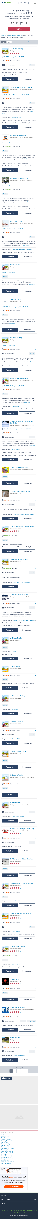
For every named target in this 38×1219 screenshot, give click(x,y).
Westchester (16, 249)
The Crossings (16, 964)
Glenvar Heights (16, 739)
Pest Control (5, 1145)
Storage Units (5, 1136)
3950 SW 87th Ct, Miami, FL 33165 (13, 229)
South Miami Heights (18, 816)
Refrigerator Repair (7, 1158)
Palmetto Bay (16, 406)
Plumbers (4, 1138)
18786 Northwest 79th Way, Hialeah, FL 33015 (16, 95)
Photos (32, 65)
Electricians (4, 1142)
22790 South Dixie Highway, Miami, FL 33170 (15, 307)
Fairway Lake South (18, 514)
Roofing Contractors (15, 51)
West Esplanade (16, 117)
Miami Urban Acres (18, 582)
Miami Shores (16, 449)
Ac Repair (4, 1154)
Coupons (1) (31, 1021)
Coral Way (27, 582)
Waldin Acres (21, 1055)
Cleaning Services (6, 1150)
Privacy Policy (5, 1210)
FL (6, 35)
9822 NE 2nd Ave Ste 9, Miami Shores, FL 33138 (17, 429)
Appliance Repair (6, 1144)
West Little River (16, 901)
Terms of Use (16, 1212)
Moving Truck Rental (7, 1153)
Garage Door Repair (7, 1148)
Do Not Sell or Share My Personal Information (24, 1210)
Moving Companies (7, 1141)
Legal (23, 1212)
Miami (9, 35)
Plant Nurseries (6, 1163)
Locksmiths (4, 1135)
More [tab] (3, 1204)
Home (2, 35)
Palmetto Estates (29, 514)
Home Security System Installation (11, 1156)
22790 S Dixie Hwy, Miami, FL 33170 (13, 57)
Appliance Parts (6, 1147)
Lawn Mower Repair (7, 1151)
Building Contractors (17, 35)
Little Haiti (15, 709)
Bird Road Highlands (26, 249)
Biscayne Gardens (29, 620)
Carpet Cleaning (6, 1139)
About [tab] (3, 1195)
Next (24, 1071)
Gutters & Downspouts (28, 137)
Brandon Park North (18, 620)
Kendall (14, 651)
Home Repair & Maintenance (29, 89)
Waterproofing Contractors (29, 805)
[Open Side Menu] (35, 3)
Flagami (15, 1055)
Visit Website (28, 79)
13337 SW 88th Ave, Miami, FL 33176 (13, 386)
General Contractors (27, 223)
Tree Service (5, 1160)
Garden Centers (6, 1157)
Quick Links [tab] (5, 1199)
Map (9, 42)
